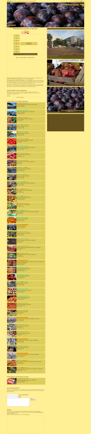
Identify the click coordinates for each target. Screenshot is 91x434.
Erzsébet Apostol (54, 110)
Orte (27, 1)
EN (83, 1)
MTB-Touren (32, 1)
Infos (76, 1)
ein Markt (11, 25)
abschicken (33, 399)
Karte (14, 82)
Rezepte (14, 1)
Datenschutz (25, 394)
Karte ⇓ (17, 57)
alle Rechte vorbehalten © (55, 52)
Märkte (9, 1)
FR (79, 1)
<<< (71, 1)
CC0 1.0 (68, 110)
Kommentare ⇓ (31, 57)
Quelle (59, 110)
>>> (73, 1)
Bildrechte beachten (10, 6)
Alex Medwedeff (64, 52)
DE (81, 1)
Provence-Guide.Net (72, 4)
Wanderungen (21, 1)
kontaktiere (73, 28)
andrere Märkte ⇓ (24, 57)
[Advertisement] (25, 68)
